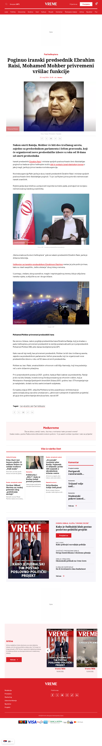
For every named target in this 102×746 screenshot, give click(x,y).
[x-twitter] (57, 695)
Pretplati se (63, 535)
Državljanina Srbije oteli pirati (53, 486)
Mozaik (51, 12)
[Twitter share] (46, 138)
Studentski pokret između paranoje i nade (76, 497)
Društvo (30, 12)
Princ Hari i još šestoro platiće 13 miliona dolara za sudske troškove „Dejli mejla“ (14, 464)
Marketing (8, 697)
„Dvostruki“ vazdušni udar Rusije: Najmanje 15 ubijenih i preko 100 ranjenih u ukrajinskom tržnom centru (54, 466)
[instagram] (67, 695)
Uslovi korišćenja (11, 700)
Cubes (61, 715)
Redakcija (8, 690)
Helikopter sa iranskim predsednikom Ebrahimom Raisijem (38, 264)
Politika (13, 12)
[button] (47, 650)
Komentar (59, 12)
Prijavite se (73, 4)
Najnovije (4, 12)
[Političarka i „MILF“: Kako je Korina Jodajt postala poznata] (35, 462)
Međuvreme (30, 434)
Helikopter (41, 406)
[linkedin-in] (76, 695)
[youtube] (62, 695)
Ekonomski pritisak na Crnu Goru (71, 561)
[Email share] (51, 138)
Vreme (45, 715)
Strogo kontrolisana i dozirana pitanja (73, 553)
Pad (35, 406)
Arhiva (81, 12)
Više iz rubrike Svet (51, 448)
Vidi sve (71, 506)
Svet (37, 12)
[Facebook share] (42, 138)
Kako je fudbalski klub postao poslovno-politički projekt (74, 528)
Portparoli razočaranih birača (75, 472)
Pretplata (86, 4)
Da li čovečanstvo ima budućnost (71, 569)
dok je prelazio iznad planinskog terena (66, 164)
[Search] (6, 4)
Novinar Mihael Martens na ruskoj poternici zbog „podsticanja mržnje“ (14, 489)
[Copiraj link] (55, 138)
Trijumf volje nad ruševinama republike (75, 485)
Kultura (43, 12)
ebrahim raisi (28, 406)
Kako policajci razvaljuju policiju (71, 545)
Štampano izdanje (71, 12)
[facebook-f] (52, 695)
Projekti (7, 707)
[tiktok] (72, 695)
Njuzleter (89, 12)
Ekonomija (21, 12)
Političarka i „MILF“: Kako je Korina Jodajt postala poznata (33, 478)
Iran (21, 406)
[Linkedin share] (59, 138)
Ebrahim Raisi (35, 161)
